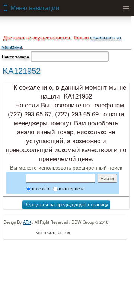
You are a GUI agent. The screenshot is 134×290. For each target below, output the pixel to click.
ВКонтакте (99, 232)
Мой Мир (120, 232)
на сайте (41, 188)
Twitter (89, 232)
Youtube (110, 232)
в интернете (71, 188)
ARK (27, 222)
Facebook (78, 232)
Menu (125, 8)
